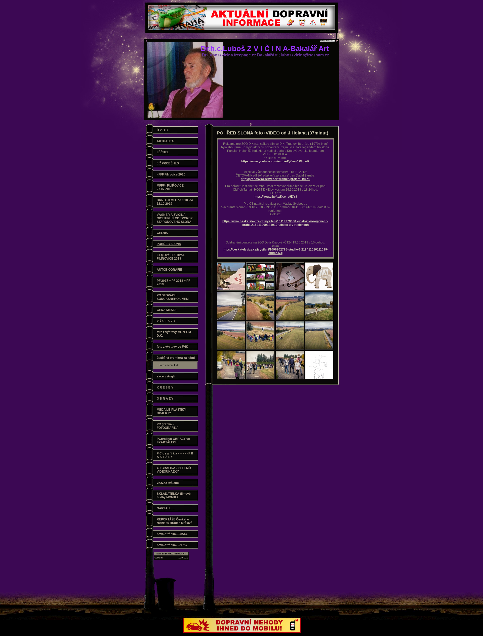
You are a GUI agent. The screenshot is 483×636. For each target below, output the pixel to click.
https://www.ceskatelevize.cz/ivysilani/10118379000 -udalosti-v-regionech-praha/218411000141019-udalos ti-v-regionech (275, 223)
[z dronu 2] (260, 306)
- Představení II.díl (168, 365)
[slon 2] (231, 276)
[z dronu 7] (231, 335)
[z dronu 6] (260, 335)
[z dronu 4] (319, 335)
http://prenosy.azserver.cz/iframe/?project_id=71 (275, 179)
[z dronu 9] (260, 365)
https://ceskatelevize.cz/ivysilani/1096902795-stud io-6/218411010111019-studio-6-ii (275, 251)
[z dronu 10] (290, 365)
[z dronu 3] (290, 306)
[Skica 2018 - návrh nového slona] (319, 365)
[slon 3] (290, 276)
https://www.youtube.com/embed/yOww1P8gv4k (275, 161)
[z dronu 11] (231, 365)
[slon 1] (260, 276)
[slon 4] (319, 276)
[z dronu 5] (290, 335)
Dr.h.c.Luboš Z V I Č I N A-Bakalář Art (265, 49)
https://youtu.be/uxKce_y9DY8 (275, 196)
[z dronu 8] (319, 306)
